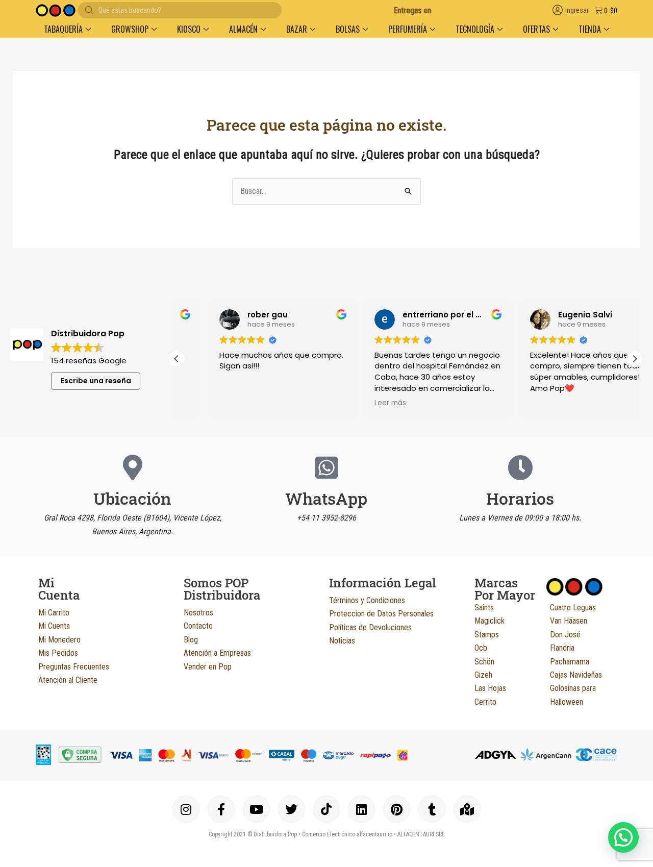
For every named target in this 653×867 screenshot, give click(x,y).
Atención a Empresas (217, 653)
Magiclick (489, 621)
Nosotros (198, 612)
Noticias (342, 641)
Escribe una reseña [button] (96, 381)
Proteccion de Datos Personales (381, 613)
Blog (191, 640)
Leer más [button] (358, 403)
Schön (484, 661)
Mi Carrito (53, 612)
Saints (484, 607)
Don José (565, 634)
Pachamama (569, 661)
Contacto (198, 626)
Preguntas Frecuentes (73, 667)
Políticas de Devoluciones (370, 627)
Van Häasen (568, 621)
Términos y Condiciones (367, 600)
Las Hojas (490, 688)
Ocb (480, 648)
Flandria (562, 648)
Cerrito (485, 702)
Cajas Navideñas (576, 675)
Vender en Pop (208, 667)
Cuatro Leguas (573, 607)
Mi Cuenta (54, 626)
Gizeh (483, 675)
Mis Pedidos (58, 653)
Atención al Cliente (67, 680)
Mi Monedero (59, 640)
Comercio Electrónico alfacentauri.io (347, 834)
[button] (67, 29)
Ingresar (577, 10)
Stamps (486, 634)
